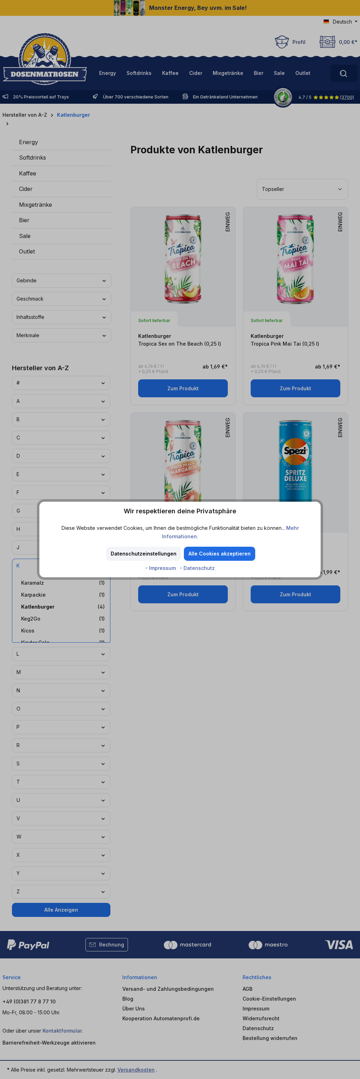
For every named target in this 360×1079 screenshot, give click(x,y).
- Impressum (161, 568)
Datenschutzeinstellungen (143, 554)
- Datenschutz (197, 568)
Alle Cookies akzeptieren (219, 554)
